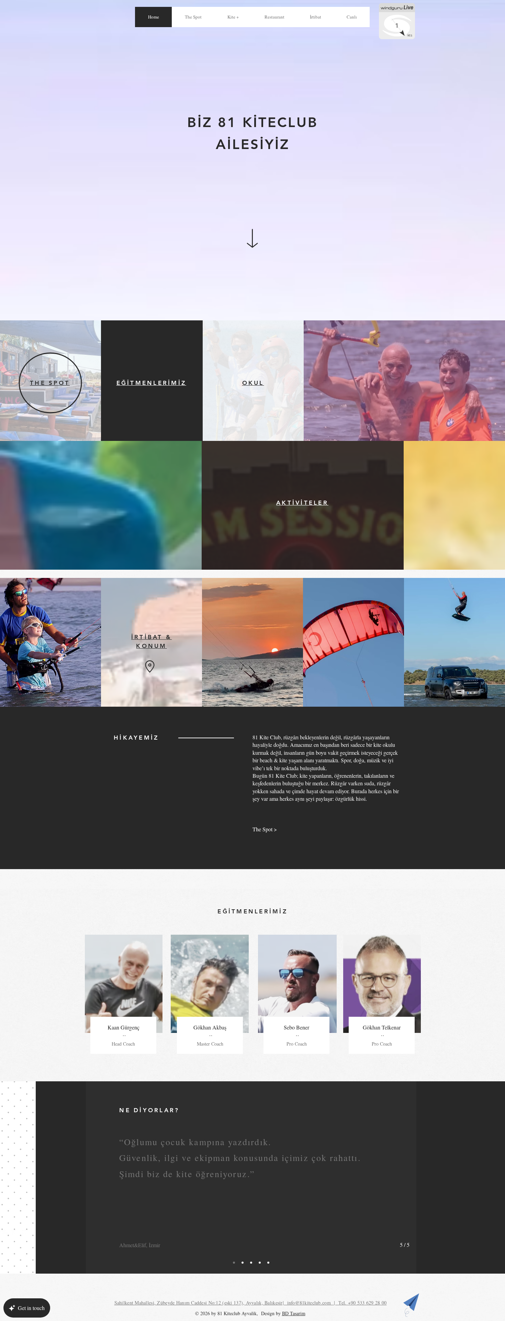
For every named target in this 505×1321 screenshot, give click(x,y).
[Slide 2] (243, 1263)
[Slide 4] (260, 1263)
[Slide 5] (268, 1263)
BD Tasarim (293, 1313)
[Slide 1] (234, 1263)
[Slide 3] (251, 1263)
